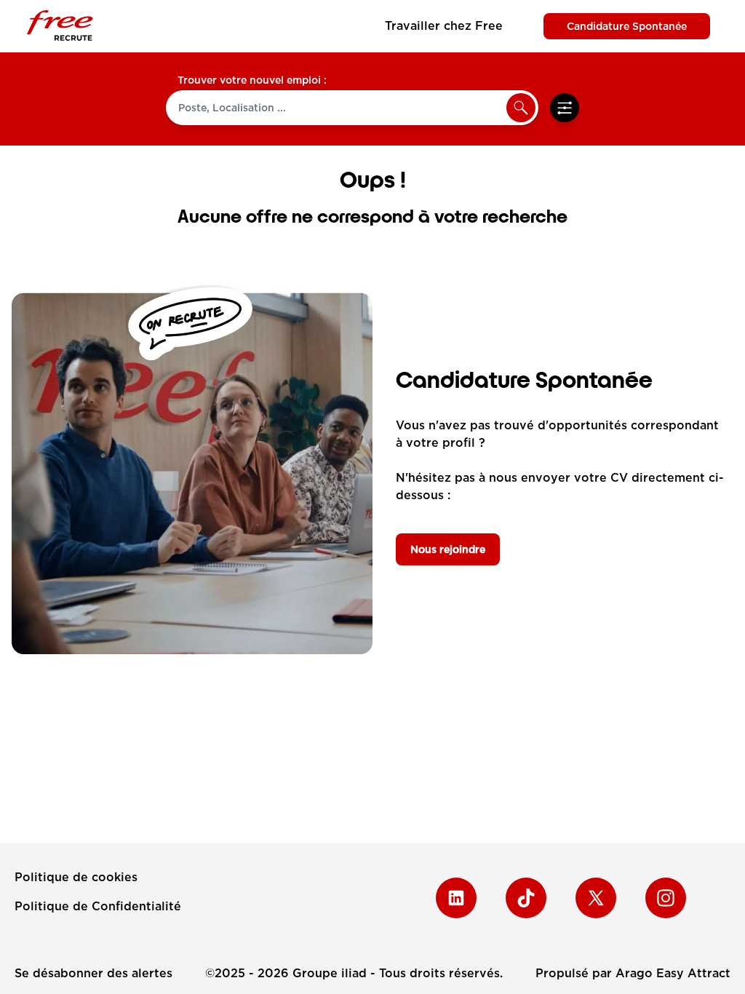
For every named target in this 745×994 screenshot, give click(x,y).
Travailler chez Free (444, 26)
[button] (520, 107)
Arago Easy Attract (672, 973)
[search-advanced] (564, 107)
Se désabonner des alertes (93, 973)
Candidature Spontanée (627, 26)
